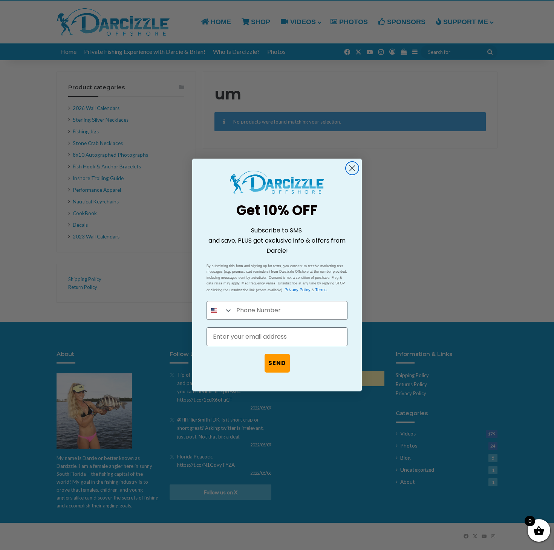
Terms (321, 289)
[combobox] (220, 310)
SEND (277, 363)
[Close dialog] (352, 168)
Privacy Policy (298, 289)
